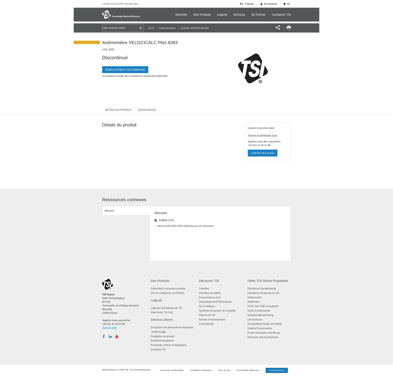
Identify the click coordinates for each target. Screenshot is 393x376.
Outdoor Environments (259, 328)
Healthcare (253, 301)
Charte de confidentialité (171, 370)
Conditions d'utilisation (201, 370)
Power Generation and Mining (263, 332)
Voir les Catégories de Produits (167, 293)
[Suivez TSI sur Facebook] (103, 336)
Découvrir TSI (209, 280)
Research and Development (262, 337)
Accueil (151, 28)
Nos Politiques (207, 306)
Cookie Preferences (276, 370)
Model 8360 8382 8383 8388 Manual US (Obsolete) (186, 226)
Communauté (206, 324)
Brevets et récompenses (212, 319)
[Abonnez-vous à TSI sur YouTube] (116, 336)
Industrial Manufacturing (260, 315)
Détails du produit (118, 110)
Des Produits (202, 14)
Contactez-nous (262, 153)
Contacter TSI (281, 14)
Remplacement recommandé (125, 70)
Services (239, 14)
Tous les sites (131, 3)
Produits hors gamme (162, 340)
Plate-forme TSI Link (162, 312)
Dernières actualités (210, 293)
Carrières (204, 288)
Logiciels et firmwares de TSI (166, 308)
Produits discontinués (167, 28)
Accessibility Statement (248, 370)
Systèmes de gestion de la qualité (217, 310)
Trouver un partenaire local (262, 135)
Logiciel (222, 14)
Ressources (147, 110)
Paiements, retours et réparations (169, 345)
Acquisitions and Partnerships (215, 301)
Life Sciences (254, 319)
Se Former (258, 14)
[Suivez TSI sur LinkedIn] (110, 336)
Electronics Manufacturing (261, 288)
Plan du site (224, 370)
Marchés (181, 14)
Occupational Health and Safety (264, 324)
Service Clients (162, 319)
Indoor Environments (258, 310)
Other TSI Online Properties (267, 280)
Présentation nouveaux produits (168, 288)
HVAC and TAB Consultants (262, 306)
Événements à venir (210, 297)
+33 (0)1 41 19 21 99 (112, 3)
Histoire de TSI (207, 315)
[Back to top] (389, 372)
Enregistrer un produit (162, 336)
